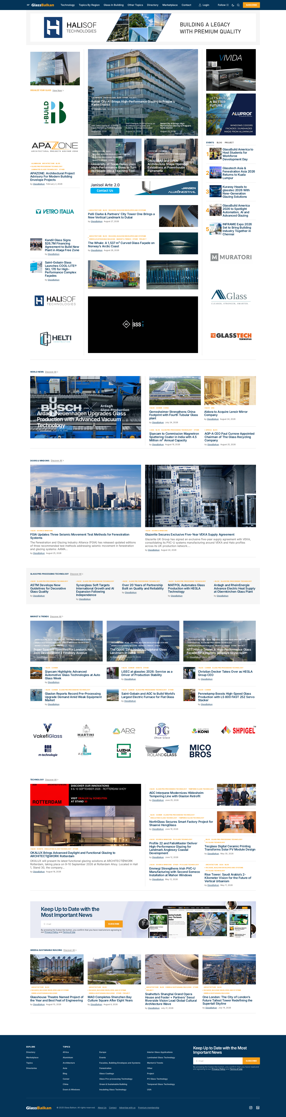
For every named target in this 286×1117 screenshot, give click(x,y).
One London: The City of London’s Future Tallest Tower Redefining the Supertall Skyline (227, 1000)
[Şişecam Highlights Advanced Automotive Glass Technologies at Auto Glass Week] (36, 673)
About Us (102, 1107)
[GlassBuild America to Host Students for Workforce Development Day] (216, 154)
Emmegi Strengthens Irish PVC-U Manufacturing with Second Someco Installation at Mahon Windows (174, 872)
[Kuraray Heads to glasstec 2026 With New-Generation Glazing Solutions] (216, 191)
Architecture (48, 163)
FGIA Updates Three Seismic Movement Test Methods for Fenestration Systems (80, 536)
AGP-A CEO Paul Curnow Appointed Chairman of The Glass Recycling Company (229, 437)
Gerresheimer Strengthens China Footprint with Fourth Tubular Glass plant (173, 415)
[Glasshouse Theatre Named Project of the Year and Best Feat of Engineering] (57, 969)
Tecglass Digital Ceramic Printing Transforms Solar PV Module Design (230, 848)
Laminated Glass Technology (44, 169)
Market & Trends (99, 160)
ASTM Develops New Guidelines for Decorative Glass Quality (48, 588)
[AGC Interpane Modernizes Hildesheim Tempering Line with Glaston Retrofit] (236, 795)
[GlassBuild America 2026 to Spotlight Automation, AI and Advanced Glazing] (216, 210)
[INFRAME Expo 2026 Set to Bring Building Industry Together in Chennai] (216, 229)
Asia (152, 430)
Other (61, 169)
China (166, 408)
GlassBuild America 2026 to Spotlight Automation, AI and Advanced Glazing (236, 210)
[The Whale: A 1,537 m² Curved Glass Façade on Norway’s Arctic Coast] (178, 243)
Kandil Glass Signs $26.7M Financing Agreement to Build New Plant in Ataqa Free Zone (62, 245)
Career (159, 408)
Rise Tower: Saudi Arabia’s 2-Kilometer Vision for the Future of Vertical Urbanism (228, 878)
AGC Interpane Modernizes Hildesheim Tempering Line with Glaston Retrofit (176, 794)
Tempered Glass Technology (201, 789)
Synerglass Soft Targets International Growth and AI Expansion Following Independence (95, 590)
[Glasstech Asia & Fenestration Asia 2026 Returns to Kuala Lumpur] (216, 172)
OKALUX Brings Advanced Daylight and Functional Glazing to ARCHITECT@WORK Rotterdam (72, 854)
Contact (113, 1107)
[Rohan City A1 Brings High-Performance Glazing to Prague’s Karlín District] (143, 92)
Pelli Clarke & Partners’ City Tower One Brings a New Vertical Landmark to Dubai (121, 215)
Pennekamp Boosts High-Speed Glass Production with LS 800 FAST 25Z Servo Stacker (226, 697)
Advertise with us (127, 1107)
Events (139, 668)
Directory (30, 1052)
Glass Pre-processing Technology (47, 166)
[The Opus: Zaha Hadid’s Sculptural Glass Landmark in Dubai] (143, 641)
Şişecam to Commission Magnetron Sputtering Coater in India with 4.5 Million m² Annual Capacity (174, 437)
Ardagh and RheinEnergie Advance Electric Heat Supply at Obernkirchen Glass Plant (234, 588)
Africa (209, 430)
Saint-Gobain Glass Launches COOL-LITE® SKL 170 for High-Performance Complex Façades (61, 269)
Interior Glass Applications (160, 1052)
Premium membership (148, 1107)
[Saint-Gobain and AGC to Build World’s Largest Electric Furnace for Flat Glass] (113, 695)
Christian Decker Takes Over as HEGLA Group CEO (225, 673)
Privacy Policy (51, 932)
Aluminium (36, 163)
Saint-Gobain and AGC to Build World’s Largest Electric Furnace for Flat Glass (148, 695)
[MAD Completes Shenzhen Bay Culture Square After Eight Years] (114, 969)
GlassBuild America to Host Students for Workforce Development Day (238, 154)
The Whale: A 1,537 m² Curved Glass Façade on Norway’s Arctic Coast (121, 244)
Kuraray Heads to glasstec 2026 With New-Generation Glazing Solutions (236, 191)
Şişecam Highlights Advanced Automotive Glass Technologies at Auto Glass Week (72, 675)
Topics (29, 1063)
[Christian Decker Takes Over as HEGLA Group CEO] (189, 673)
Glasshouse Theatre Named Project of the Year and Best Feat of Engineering (56, 998)
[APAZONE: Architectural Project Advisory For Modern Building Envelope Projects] (55, 147)
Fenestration (194, 643)
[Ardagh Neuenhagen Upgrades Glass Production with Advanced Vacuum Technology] (85, 407)
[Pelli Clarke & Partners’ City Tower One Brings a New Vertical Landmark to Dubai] (178, 216)
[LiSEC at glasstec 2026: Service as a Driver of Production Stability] (113, 673)
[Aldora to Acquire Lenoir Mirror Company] (230, 390)
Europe (47, 408)
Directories (31, 1068)
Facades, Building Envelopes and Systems (111, 154)
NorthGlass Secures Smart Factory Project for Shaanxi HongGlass (181, 823)
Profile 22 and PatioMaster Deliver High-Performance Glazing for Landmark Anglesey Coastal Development (173, 848)
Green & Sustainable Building (102, 239)
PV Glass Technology (182, 839)
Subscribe (251, 5)
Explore (30, 1047)
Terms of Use (69, 932)
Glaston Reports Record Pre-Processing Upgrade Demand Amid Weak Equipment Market (73, 697)
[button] (28, 5)
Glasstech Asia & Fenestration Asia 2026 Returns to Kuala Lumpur (239, 173)
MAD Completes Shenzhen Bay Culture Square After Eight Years (110, 998)
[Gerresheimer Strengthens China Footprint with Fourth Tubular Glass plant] (175, 390)
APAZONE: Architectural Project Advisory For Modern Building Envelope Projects (52, 177)
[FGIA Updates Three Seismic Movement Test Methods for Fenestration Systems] (85, 496)
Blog (58, 163)
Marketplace (32, 1057)
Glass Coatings (106, 1073)
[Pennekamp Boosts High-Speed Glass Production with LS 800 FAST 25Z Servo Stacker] (189, 695)
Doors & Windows (45, 531)
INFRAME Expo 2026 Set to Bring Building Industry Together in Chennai (237, 229)
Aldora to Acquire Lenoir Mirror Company (226, 413)
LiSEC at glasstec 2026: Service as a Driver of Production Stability (146, 673)
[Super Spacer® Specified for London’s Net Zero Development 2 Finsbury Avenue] (66, 641)
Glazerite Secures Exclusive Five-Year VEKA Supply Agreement (189, 534)
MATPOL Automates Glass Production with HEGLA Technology (186, 588)
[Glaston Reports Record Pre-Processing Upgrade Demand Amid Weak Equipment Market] (36, 695)
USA (213, 408)
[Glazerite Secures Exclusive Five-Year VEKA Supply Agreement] (200, 496)
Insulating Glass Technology (75, 643)
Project (152, 157)
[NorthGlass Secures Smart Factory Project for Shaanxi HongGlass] (236, 822)
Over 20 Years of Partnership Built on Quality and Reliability (143, 586)
